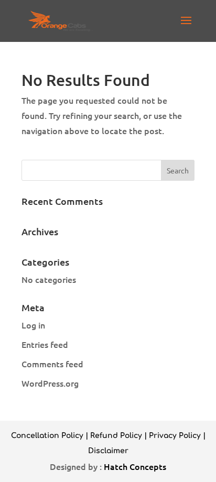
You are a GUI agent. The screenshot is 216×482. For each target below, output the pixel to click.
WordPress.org (50, 383)
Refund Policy (116, 436)
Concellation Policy (47, 436)
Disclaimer (108, 451)
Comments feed (52, 363)
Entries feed (44, 344)
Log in (33, 325)
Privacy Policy (175, 436)
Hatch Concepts (135, 466)
